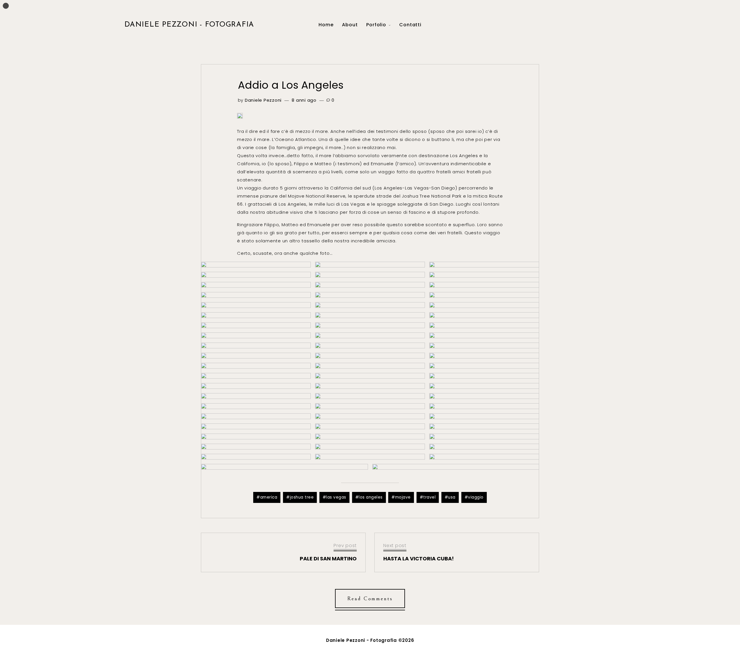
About (350, 24)
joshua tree (302, 497)
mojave (403, 497)
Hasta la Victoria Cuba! (418, 558)
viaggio (476, 497)
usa (452, 497)
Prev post (345, 545)
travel (429, 497)
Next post (394, 545)
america (269, 497)
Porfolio (376, 24)
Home (326, 24)
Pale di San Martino (328, 558)
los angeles (371, 497)
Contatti (410, 24)
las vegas (336, 497)
